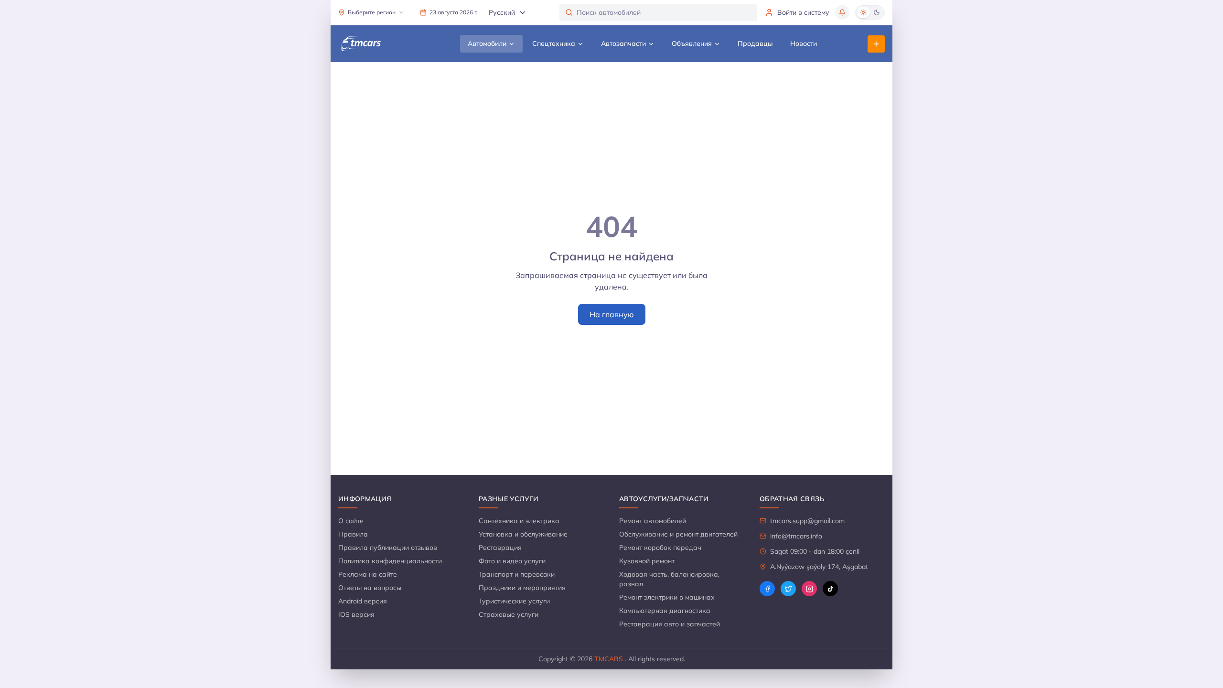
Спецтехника (553, 43)
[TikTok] (830, 588)
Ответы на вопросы (369, 587)
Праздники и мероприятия (522, 587)
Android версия (362, 601)
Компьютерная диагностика (664, 610)
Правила (353, 534)
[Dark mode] (876, 12)
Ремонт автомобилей (652, 520)
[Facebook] (767, 588)
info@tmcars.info (796, 536)
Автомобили (487, 43)
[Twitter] (788, 588)
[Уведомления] (842, 12)
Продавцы (755, 43)
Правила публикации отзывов (387, 547)
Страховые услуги (508, 614)
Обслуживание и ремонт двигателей (678, 534)
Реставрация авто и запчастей (669, 624)
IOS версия (356, 614)
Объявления (692, 43)
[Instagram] (809, 588)
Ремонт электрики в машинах (667, 597)
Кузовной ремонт (647, 561)
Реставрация (500, 547)
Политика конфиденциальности (390, 561)
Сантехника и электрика (519, 520)
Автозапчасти (623, 43)
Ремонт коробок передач (660, 547)
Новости (803, 43)
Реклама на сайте (367, 574)
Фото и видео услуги (512, 561)
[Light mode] (863, 12)
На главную (612, 314)
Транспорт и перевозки (517, 574)
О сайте (351, 520)
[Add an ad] (876, 44)
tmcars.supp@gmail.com (807, 520)
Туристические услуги (514, 601)
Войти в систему (803, 12)
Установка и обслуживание (523, 534)
